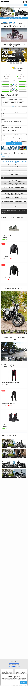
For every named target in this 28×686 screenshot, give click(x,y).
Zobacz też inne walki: (9, 435)
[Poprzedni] (3, 310)
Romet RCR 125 (19, 26)
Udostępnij (6, 62)
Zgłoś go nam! (5, 212)
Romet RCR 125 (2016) (7, 155)
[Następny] (25, 310)
